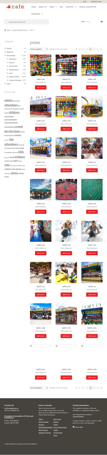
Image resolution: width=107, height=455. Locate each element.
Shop (84, 1)
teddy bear (7, 173)
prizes (20, 161)
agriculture (16, 101)
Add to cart (40, 87)
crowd (19, 126)
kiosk (12, 157)
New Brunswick (43, 430)
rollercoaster (21, 165)
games (9, 152)
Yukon (55, 435)
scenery (7, 169)
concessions (9, 127)
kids (21, 152)
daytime (14, 131)
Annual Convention (87, 7)
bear (19, 105)
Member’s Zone (96, 1)
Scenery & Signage (15, 80)
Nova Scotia (57, 419)
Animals (11, 62)
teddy (23, 169)
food (5, 152)
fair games (7, 148)
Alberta (41, 419)
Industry (70, 7)
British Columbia (43, 422)
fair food (21, 145)
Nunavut (56, 422)
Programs (35, 14)
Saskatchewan (58, 433)
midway (20, 157)
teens (14, 173)
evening (17, 135)
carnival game (14, 109)
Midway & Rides (14, 76)
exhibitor (6, 140)
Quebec (56, 430)
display (22, 132)
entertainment (9, 135)
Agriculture (12, 59)
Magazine (10, 52)
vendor (21, 173)
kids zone (7, 157)
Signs (8, 84)
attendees (11, 105)
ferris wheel (20, 148)
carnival (6, 109)
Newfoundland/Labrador (46, 427)
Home (33, 7)
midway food (8, 161)
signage (18, 169)
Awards (9, 48)
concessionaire (10, 119)
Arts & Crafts (13, 66)
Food (10, 73)
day (6, 131)
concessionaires (11, 122)
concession (9, 116)
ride (7, 165)
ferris (13, 148)
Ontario (56, 425)
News (52, 7)
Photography (11, 55)
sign (13, 169)
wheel (6, 177)
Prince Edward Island (60, 427)
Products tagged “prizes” (20, 30)
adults (8, 100)
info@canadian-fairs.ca (11, 408)
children (14, 112)
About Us (43, 7)
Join (61, 7)
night (15, 160)
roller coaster (13, 165)
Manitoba (41, 425)
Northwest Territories (45, 433)
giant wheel (15, 152)
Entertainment (14, 69)
